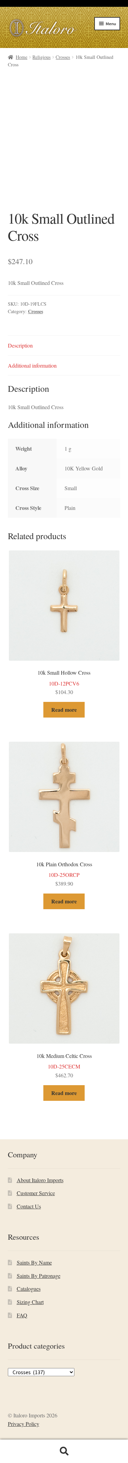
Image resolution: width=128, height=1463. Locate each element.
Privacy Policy (23, 1423)
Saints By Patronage (38, 1275)
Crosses (63, 57)
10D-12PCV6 (64, 682)
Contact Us (29, 1206)
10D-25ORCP (64, 874)
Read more (64, 709)
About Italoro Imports (40, 1180)
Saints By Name (34, 1262)
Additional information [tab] (32, 365)
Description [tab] (20, 345)
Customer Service (36, 1192)
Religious (41, 57)
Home (21, 57)
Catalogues (29, 1288)
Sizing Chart (30, 1301)
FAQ (22, 1315)
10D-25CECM (64, 1065)
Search (64, 1451)
